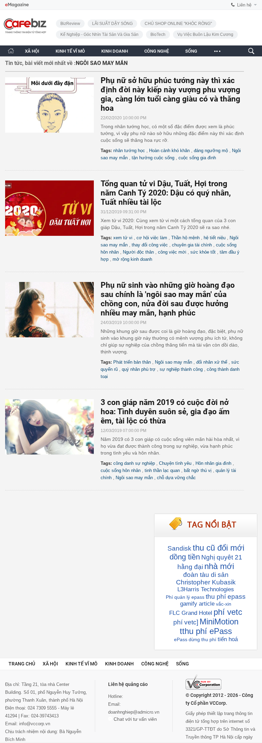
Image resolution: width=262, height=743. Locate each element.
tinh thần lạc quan (162, 470)
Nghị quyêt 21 (221, 557)
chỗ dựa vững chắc (176, 477)
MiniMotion (219, 621)
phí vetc (228, 612)
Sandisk (179, 548)
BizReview (70, 23)
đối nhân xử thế (211, 362)
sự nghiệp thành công (181, 369)
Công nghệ (155, 663)
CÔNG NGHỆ (156, 51)
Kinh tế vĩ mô (82, 663)
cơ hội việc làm (151, 237)
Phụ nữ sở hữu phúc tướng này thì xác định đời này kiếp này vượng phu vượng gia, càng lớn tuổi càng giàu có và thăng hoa (170, 94)
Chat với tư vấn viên (134, 719)
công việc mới (172, 252)
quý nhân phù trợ (139, 369)
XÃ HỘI (32, 51)
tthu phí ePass (206, 631)
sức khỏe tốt (203, 252)
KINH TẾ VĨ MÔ (70, 51)
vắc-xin (223, 604)
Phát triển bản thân (132, 362)
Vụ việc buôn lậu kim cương (205, 34)
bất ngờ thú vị (198, 470)
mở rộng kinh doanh (132, 259)
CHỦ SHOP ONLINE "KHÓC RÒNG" (178, 23)
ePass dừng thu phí (195, 639)
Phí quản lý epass (185, 597)
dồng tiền (185, 557)
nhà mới (219, 566)
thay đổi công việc (150, 244)
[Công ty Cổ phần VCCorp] (203, 682)
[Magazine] (17, 5)
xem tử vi (122, 237)
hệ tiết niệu (214, 237)
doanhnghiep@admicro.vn (133, 712)
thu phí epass (226, 596)
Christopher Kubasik (206, 582)
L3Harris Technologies (205, 589)
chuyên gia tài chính (192, 244)
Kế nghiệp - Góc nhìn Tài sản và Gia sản (99, 34)
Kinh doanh (119, 663)
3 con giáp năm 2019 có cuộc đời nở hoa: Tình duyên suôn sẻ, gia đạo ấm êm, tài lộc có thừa (165, 411)
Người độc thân (138, 252)
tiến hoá (228, 639)
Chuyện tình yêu (175, 463)
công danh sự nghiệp (134, 463)
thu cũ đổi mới (218, 547)
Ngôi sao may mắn (173, 362)
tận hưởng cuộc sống (153, 157)
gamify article (197, 603)
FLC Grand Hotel (190, 613)
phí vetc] (185, 622)
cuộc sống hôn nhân (121, 470)
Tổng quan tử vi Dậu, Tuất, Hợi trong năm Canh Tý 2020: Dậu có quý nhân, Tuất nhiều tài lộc (166, 193)
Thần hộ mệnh (185, 237)
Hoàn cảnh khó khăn (169, 150)
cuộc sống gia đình (197, 157)
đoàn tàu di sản (206, 574)
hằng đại (190, 566)
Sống (182, 663)
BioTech (157, 34)
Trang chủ (22, 663)
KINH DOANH (114, 51)
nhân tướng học (129, 150)
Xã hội (50, 663)
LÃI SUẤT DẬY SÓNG (112, 23)
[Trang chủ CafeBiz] (11, 50)
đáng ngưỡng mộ (211, 150)
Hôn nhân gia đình (213, 463)
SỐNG (191, 51)
